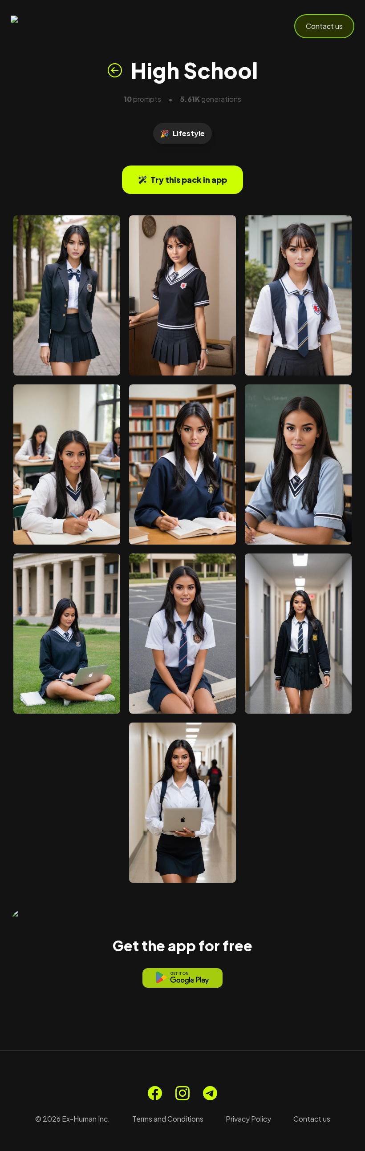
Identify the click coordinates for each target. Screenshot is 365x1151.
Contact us (324, 26)
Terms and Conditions (167, 1118)
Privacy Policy (248, 1118)
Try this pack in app (188, 179)
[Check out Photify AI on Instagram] (182, 1093)
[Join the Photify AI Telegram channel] (210, 1093)
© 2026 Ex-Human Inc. (72, 1118)
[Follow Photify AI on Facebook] (155, 1093)
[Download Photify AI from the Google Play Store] (182, 978)
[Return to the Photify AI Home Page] (54, 26)
